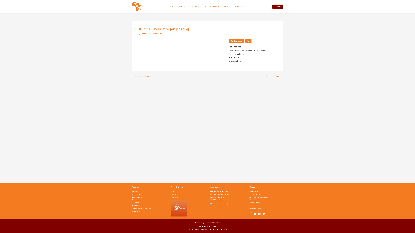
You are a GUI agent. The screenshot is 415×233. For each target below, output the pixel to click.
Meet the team (137, 197)
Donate (227, 7)
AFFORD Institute (216, 200)
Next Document (275, 77)
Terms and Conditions (213, 223)
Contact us (240, 7)
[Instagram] (259, 214)
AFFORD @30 (137, 194)
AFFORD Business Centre (219, 191)
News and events (212, 7)
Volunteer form (137, 211)
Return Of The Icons (217, 197)
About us (181, 7)
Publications (175, 197)
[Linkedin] (263, 214)
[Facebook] (250, 214)
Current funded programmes (141, 208)
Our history (135, 203)
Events (173, 194)
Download (238, 41)
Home (172, 7)
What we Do (195, 7)
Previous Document (142, 77)
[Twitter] (255, 214)
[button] (186, 7)
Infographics (136, 205)
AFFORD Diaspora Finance (219, 194)
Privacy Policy (199, 223)
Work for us (136, 200)
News (173, 191)
